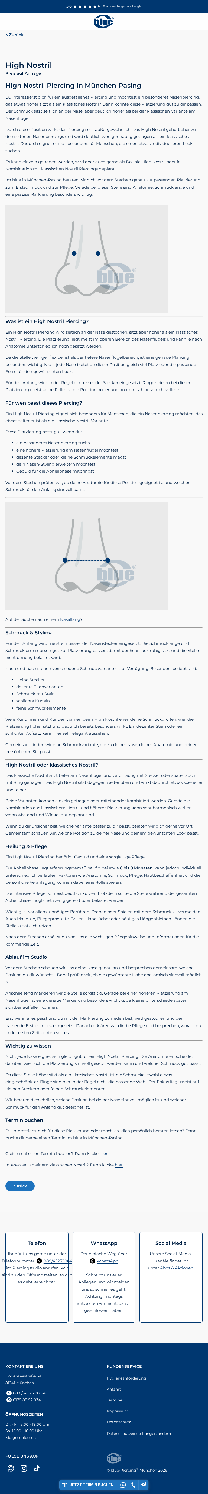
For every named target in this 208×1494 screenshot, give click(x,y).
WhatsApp (107, 1260)
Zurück (20, 1186)
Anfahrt (114, 1389)
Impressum (117, 1411)
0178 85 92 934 (27, 1399)
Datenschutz (119, 1422)
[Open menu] (10, 21)
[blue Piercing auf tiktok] (36, 1468)
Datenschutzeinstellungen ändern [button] (139, 1433)
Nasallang (70, 619)
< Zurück (14, 34)
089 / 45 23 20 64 (29, 1393)
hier (104, 1153)
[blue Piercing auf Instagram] (23, 1468)
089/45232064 (58, 1260)
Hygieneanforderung (126, 1378)
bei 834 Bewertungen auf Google (103, 6)
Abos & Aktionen (176, 1268)
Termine (114, 1400)
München (134, 1470)
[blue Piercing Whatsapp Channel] (10, 1468)
